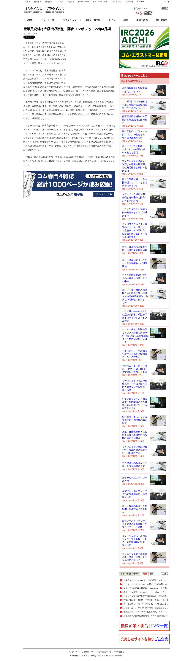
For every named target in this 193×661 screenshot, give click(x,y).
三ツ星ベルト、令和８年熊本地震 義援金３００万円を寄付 (149, 608)
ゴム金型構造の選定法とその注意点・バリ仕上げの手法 (134, 278)
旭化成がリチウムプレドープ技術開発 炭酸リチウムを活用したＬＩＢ (154, 580)
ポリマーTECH (92, 20)
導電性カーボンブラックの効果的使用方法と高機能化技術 (134, 494)
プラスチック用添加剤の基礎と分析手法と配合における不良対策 (134, 197)
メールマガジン (143, 13)
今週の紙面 (142, 20)
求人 (120, 2)
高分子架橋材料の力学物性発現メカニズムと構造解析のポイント (134, 182)
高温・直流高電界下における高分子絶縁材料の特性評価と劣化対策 (134, 434)
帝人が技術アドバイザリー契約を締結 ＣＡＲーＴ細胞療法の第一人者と (155, 612)
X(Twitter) (140, 1)
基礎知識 (70, 2)
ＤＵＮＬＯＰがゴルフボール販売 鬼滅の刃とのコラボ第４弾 (150, 584)
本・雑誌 (59, 2)
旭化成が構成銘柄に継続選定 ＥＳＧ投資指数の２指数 (147, 616)
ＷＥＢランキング (164, 574)
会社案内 (37, 2)
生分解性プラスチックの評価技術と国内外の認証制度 (134, 419)
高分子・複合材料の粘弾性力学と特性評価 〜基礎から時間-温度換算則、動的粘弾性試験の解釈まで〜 (135, 296)
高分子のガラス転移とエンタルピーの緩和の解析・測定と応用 (134, 149)
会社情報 (85, 652)
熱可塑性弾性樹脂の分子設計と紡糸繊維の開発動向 (134, 119)
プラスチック (69, 20)
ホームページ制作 (100, 2)
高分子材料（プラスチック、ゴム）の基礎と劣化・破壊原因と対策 (134, 134)
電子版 (27, 2)
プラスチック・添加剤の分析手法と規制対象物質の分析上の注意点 (134, 353)
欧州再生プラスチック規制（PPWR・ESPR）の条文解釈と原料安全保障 (134, 368)
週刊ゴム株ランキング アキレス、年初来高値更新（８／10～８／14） (155, 604)
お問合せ (129, 2)
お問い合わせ (119, 652)
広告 (113, 2)
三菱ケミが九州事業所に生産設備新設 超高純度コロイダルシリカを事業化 (156, 596)
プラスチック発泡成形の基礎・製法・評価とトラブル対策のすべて (134, 557)
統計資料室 (161, 20)
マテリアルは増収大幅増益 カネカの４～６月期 (145, 588)
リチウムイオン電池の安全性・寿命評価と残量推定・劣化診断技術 (134, 449)
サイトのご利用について (101, 652)
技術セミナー (83, 2)
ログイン (167, 2)
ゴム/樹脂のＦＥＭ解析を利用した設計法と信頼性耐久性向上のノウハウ (135, 104)
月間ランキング (151, 574)
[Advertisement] (92, 60)
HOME (29, 20)
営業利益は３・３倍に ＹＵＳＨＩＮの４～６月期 (146, 600)
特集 (125, 20)
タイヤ (111, 20)
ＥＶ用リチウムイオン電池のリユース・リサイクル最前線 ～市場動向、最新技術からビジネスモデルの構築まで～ (134, 230)
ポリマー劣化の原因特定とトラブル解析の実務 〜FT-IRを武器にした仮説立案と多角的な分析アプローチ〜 (135, 335)
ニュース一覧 (47, 20)
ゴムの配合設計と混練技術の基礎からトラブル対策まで (134, 212)
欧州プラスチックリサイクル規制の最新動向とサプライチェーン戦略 (134, 523)
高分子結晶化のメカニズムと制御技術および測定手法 (134, 263)
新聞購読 (48, 2)
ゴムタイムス (73, 652)
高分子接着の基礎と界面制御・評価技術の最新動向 (134, 509)
